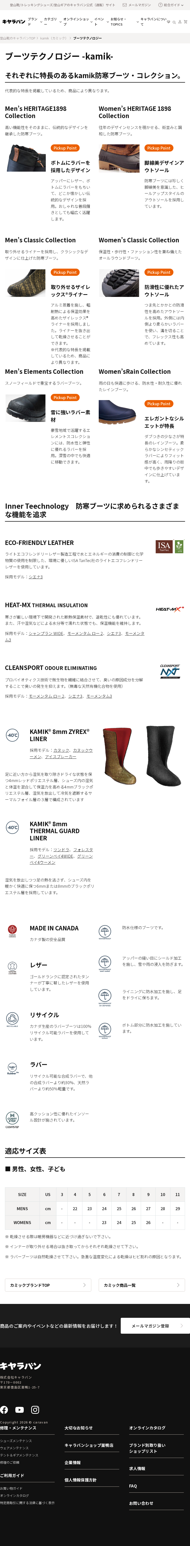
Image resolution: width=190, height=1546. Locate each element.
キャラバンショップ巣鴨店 (89, 1445)
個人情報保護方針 (81, 1480)
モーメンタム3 (99, 696)
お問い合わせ (141, 1503)
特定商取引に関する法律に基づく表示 (27, 1502)
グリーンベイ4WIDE (55, 856)
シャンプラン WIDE (46, 633)
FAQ (133, 1486)
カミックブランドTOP (30, 1285)
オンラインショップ (76, 22)
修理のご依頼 (9, 1462)
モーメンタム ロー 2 (85, 633)
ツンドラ (61, 849)
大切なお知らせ (79, 1428)
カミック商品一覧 (120, 1285)
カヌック (61, 750)
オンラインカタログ (14, 1495)
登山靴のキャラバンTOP (17, 38)
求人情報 (137, 1468)
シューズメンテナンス (16, 1440)
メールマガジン (139, 4)
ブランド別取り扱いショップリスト (147, 1448)
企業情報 (73, 1462)
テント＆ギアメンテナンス (19, 1455)
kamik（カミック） (54, 38)
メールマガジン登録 (150, 1326)
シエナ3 (36, 577)
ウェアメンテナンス (14, 1448)
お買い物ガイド (11, 1488)
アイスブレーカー (60, 756)
